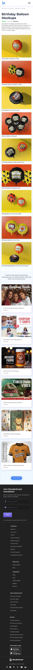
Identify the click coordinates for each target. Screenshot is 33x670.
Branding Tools (16, 564)
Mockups (4, 8)
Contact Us (13, 532)
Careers (12, 535)
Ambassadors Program (17, 555)
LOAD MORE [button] (16, 478)
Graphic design (16, 580)
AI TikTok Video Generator (16, 637)
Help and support (15, 537)
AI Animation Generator (16, 623)
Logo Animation (14, 602)
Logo (14, 577)
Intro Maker (13, 604)
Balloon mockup (20, 8)
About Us (13, 529)
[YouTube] (22, 667)
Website (15, 583)
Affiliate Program (15, 540)
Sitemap (13, 549)
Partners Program (15, 552)
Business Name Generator (16, 634)
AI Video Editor (14, 626)
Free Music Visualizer (15, 596)
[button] (24, 335)
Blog (14, 567)
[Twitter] (18, 667)
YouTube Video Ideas (15, 640)
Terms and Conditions (16, 546)
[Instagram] (10, 667)
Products (11, 8)
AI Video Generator (15, 620)
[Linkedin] (25, 667)
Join (7, 515)
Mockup (15, 586)
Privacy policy (14, 543)
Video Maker (13, 610)
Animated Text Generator (16, 607)
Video (14, 575)
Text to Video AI (14, 629)
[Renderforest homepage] (4, 3)
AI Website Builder (14, 631)
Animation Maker (14, 599)
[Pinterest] (14, 667)
